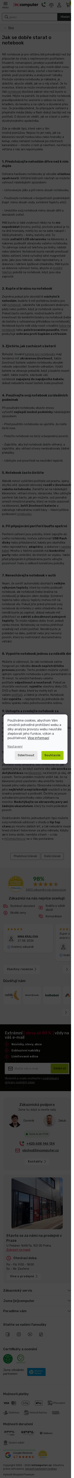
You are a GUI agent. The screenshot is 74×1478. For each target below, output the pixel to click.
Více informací (38, 738)
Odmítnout (26, 755)
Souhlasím (52, 755)
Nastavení (14, 746)
